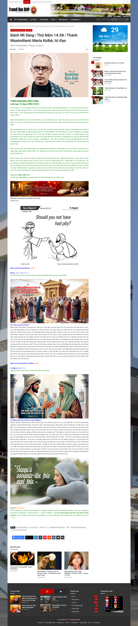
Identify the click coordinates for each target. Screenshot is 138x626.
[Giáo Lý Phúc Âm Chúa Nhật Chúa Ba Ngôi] (15, 608)
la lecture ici (20, 508)
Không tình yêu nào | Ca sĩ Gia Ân (114, 63)
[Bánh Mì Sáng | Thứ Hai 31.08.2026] (45, 607)
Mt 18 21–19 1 (43, 527)
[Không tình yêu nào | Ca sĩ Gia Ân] (98, 65)
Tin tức (53, 19)
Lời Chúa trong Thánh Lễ (28, 26)
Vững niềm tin (63, 19)
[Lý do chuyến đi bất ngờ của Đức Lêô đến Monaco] (98, 82)
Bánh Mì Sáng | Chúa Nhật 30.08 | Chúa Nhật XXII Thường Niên (47, 2)
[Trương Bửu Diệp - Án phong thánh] (23, 10)
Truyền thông (44, 19)
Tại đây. (36, 363)
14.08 (67, 527)
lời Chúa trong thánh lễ (22, 527)
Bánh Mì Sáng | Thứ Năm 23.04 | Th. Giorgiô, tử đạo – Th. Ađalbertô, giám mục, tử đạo (49, 573)
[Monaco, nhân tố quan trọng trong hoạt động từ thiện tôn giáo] (98, 73)
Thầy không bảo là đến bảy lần (78, 527)
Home (13, 26)
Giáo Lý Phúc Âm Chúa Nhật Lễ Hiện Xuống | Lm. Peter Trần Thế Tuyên (29, 598)
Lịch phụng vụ (75, 19)
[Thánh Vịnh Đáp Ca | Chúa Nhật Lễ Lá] (98, 91)
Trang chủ (40, 622)
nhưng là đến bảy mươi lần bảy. (18, 530)
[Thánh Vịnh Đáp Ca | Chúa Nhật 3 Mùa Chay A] (98, 100)
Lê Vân (13, 49)
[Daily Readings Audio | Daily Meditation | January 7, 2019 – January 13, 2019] (76, 561)
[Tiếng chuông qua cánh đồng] (45, 599)
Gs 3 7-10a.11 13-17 (34, 527)
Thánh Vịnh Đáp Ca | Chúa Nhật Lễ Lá (115, 88)
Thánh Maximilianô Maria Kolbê (56, 527)
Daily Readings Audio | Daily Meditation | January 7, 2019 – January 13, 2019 (76, 573)
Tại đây (32, 268)
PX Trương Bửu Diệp (20, 19)
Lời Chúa (33, 19)
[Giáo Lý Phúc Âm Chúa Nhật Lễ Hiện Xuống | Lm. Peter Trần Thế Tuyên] (15, 599)
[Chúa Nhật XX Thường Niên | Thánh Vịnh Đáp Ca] (22, 558)
